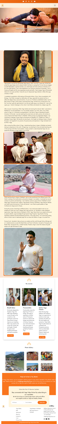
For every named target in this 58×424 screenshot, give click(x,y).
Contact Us (18, 416)
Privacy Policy (19, 420)
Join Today (26, 334)
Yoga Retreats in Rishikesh (35, 408)
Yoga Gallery (18, 408)
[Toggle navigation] (55, 5)
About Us (18, 414)
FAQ (17, 410)
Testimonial (18, 412)
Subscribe (42, 402)
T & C (17, 418)
